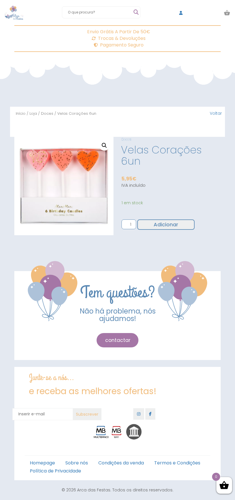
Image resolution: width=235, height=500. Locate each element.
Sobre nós (76, 463)
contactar (117, 340)
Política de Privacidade (55, 471)
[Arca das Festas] (14, 13)
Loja (33, 113)
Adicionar (166, 224)
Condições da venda (121, 463)
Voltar (216, 113)
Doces (47, 113)
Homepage (42, 463)
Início (21, 113)
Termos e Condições (177, 463)
